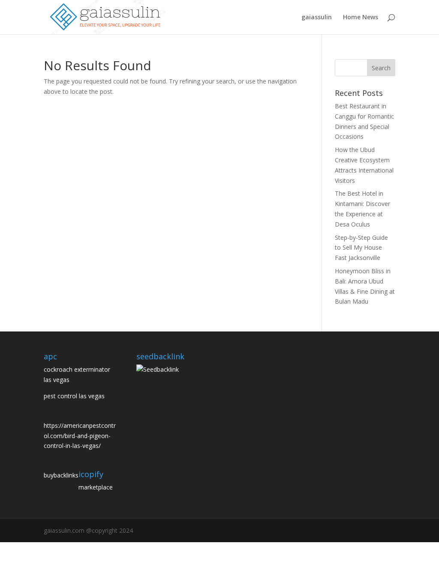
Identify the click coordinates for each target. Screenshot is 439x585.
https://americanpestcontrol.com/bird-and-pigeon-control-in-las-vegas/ (80, 435)
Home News (360, 17)
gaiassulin (316, 17)
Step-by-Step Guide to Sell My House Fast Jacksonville (361, 247)
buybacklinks (61, 475)
